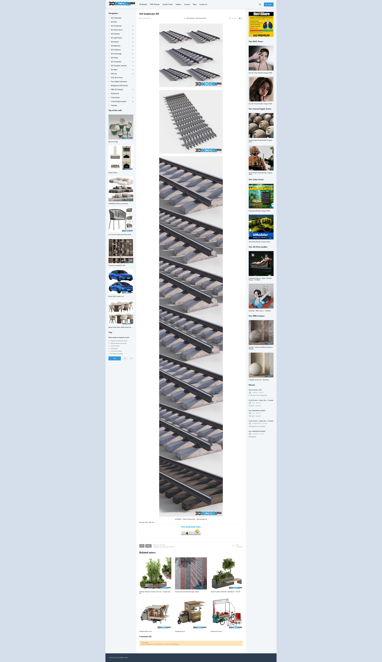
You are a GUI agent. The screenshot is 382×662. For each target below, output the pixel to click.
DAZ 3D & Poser (117, 77)
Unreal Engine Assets (118, 101)
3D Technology (116, 54)
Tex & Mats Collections (119, 81)
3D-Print (114, 22)
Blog (194, 4)
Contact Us (203, 4)
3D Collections (116, 18)
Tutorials (114, 105)
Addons (178, 4)
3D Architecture (190, 18)
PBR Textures (155, 4)
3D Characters (116, 62)
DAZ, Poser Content (115, 351)
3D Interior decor (117, 30)
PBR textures (114, 348)
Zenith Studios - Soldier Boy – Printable (261, 400)
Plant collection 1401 (255, 390)
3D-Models (143, 4)
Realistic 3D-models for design (118, 340)
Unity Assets (115, 97)
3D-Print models (114, 346)
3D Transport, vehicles (119, 66)
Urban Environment (200, 18)
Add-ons (114, 73)
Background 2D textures (119, 85)
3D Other (114, 70)
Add (239, 546)
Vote (114, 358)
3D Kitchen (115, 42)
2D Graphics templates (116, 353)
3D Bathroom (115, 46)
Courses (187, 4)
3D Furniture (115, 34)
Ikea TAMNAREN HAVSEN (257, 410)
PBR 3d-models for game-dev (118, 343)
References (115, 93)
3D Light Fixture (116, 38)
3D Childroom (116, 50)
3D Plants (114, 58)
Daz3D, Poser (168, 4)
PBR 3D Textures (117, 89)
